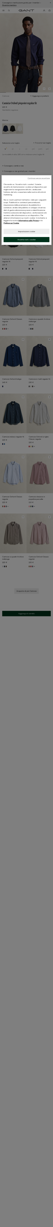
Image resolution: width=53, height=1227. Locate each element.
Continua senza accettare (39, 178)
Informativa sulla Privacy (28, 220)
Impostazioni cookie (26, 231)
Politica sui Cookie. (11, 223)
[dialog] (26, 210)
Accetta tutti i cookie (26, 239)
